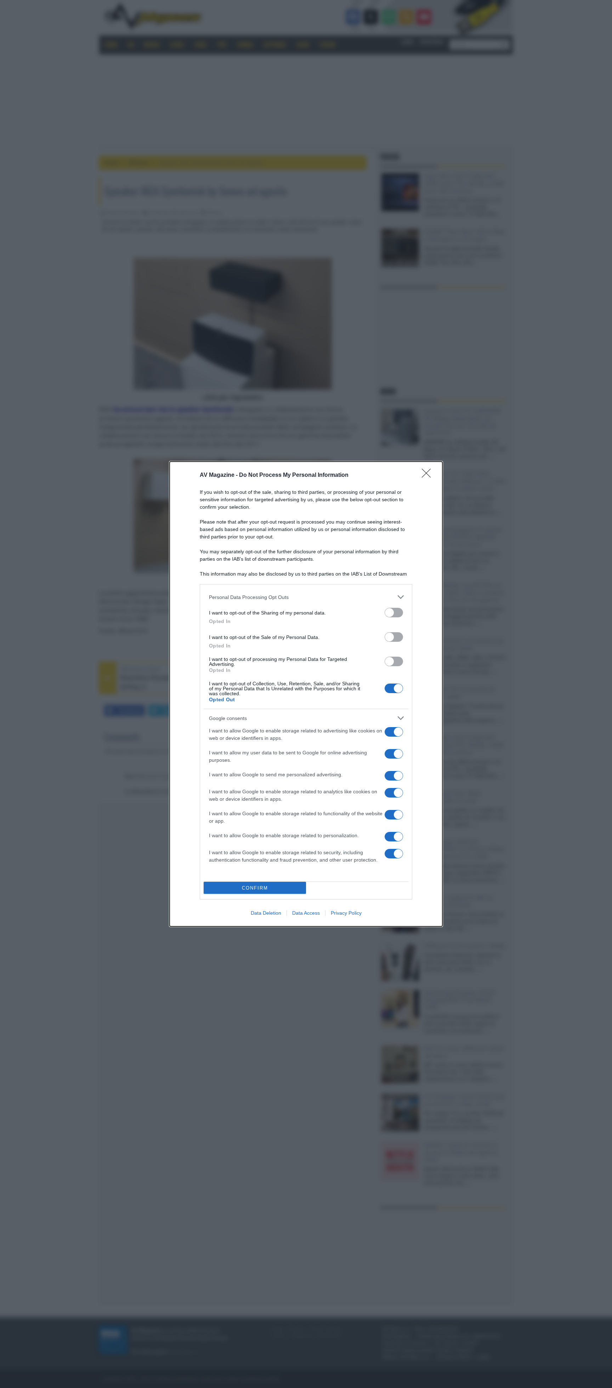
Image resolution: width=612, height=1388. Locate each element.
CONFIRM (255, 888)
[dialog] (306, 694)
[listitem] (306, 597)
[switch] (394, 612)
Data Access (306, 913)
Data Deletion (266, 913)
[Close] (428, 475)
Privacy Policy (346, 913)
